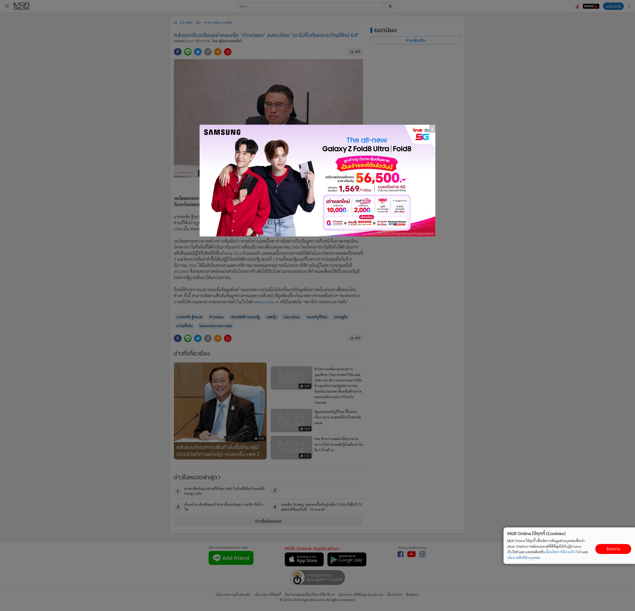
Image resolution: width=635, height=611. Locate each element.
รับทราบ (613, 549)
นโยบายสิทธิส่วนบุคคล (523, 557)
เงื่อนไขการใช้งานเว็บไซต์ (563, 551)
